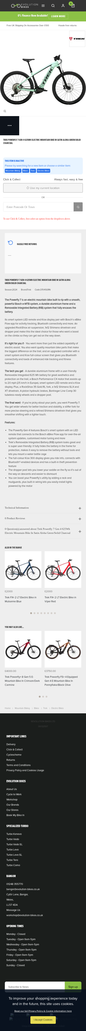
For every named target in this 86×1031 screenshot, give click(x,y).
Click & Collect (14, 749)
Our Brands (12, 804)
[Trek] (77, 39)
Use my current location (44, 188)
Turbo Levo (12, 849)
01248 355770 (14, 884)
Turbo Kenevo (14, 834)
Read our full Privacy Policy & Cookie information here (43, 1011)
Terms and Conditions (18, 765)
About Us (11, 789)
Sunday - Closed (15, 965)
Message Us (13, 910)
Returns (10, 760)
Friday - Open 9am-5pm (19, 955)
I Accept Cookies (43, 1019)
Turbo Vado (12, 839)
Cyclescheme (13, 754)
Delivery (10, 744)
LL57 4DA (12, 905)
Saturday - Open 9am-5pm (21, 960)
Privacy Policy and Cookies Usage (25, 770)
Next (77, 585)
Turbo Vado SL (14, 844)
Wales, (10, 899)
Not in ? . (29, 214)
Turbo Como (13, 865)
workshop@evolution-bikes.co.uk (24, 915)
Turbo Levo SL (14, 854)
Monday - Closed (15, 934)
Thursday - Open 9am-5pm (21, 949)
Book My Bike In (15, 815)
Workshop (11, 799)
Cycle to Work (14, 794)
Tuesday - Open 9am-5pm (21, 939)
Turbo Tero (12, 860)
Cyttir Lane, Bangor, (17, 894)
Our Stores (12, 810)
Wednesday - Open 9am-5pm (22, 944)
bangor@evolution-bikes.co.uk (23, 889)
